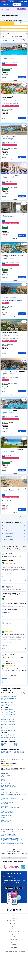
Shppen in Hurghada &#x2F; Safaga (9, 837)
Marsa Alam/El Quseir (19, 752)
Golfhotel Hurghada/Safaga (7, 726)
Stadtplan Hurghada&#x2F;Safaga (8, 835)
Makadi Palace (4, 806)
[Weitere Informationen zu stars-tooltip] (11, 97)
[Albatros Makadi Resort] (14, 129)
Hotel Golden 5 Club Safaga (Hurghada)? (10, 840)
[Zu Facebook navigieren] (8, 910)
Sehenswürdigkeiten (5, 775)
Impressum (14, 947)
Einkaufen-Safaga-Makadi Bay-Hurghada (10, 838)
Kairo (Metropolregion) (6, 751)
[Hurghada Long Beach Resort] (14, 325)
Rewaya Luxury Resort (7, 56)
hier (21, 20)
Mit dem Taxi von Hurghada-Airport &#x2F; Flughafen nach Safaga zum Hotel (14, 842)
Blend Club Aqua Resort (6, 814)
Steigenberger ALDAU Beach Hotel (10, 371)
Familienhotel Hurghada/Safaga (8, 724)
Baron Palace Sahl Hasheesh (8, 450)
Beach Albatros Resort (7, 410)
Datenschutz (14, 928)
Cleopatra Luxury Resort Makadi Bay (10, 489)
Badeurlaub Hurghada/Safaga (7, 734)
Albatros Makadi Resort (7, 136)
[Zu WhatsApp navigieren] (20, 910)
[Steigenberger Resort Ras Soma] (14, 207)
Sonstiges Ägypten (5, 752)
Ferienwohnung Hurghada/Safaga (8, 698)
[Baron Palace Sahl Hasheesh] (14, 442)
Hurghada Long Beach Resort (9, 332)
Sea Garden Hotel (5, 821)
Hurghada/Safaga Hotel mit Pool (8, 737)
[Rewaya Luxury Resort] (14, 49)
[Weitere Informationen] (6, 77)
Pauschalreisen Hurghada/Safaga (8, 786)
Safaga (15, 744)
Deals (3, 1)
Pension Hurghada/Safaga (7, 702)
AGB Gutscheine (14, 939)
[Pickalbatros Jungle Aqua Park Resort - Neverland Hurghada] (14, 88)
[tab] (7, 23)
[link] (23, 4)
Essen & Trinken (4, 778)
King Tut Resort (4, 803)
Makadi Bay (3, 747)
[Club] (8, 9)
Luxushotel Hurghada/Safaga (7, 709)
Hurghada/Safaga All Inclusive (7, 719)
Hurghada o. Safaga (5, 833)
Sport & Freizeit (4, 776)
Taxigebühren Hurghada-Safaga (8, 834)
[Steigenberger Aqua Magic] (14, 168)
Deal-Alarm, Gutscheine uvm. (14, 920)
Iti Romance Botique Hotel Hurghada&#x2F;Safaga (12, 843)
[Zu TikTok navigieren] (14, 910)
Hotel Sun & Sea (4, 797)
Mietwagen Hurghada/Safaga (7, 787)
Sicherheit (14, 944)
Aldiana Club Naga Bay (6, 815)
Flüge (2, 789)
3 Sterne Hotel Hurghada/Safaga (8, 714)
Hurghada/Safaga (5, 753)
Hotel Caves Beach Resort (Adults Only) (9, 823)
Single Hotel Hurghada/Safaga (7, 721)
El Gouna (3, 744)
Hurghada (3, 743)
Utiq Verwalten (14, 934)
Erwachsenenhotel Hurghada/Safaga (9, 722)
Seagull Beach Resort (6, 804)
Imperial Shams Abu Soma (7, 810)
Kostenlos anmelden (21, 8)
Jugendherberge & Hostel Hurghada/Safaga (6, 700)
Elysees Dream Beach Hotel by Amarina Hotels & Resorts (13, 794)
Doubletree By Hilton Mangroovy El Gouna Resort (12, 799)
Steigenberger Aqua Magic (8, 176)
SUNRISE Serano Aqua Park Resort (8, 798)
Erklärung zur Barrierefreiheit (14, 942)
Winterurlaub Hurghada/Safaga (8, 739)
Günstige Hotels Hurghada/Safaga (8, 715)
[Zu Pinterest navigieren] (17, 910)
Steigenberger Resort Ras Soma (9, 215)
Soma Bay (16, 743)
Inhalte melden (14, 918)
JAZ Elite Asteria (5, 296)
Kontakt (20, 1)
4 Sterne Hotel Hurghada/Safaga (8, 712)
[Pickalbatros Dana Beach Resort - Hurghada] (14, 247)
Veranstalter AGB (14, 923)
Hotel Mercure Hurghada (6, 820)
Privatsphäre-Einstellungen (14, 931)
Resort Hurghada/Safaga (6, 704)
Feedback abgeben (14, 857)
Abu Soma (16, 745)
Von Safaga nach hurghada (7, 831)
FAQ (14, 915)
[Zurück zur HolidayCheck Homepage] (5, 4)
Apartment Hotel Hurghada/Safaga (8, 696)
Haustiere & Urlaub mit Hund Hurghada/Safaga (7, 728)
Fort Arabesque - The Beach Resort (9, 819)
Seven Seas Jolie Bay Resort (7, 811)
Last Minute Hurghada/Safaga (7, 785)
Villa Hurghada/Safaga (6, 705)
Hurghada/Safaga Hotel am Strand (8, 735)
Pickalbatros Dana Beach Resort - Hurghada (12, 255)
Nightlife (3, 779)
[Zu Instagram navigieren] (11, 910)
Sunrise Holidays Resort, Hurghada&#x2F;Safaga (11, 839)
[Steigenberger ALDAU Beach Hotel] (14, 364)
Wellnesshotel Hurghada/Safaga (8, 730)
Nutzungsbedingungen (14, 926)
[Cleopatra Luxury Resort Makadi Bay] (14, 481)
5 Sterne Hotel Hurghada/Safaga (8, 711)
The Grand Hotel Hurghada (7, 802)
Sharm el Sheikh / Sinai (19, 751)
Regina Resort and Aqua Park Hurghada (10, 807)
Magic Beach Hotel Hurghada (7, 812)
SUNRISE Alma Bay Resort (7, 817)
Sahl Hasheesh (4, 745)
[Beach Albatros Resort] (14, 403)
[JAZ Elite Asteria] (14, 288)
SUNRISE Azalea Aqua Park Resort (8, 795)
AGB (14, 936)
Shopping (3, 780)
